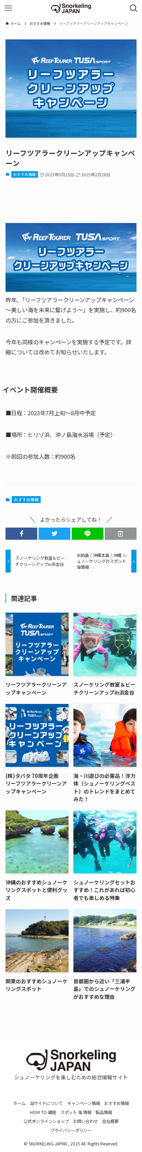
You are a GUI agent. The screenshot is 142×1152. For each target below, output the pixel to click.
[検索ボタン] (133, 8)
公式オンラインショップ (46, 1121)
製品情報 (103, 1112)
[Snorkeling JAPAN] (71, 8)
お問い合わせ (85, 1121)
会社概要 (110, 1121)
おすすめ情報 (24, 174)
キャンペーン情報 (83, 1103)
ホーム (19, 1103)
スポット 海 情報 (75, 1112)
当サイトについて (46, 1103)
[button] (21, 534)
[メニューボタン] (8, 8)
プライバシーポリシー (71, 1130)
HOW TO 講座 (43, 1112)
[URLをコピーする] (120, 534)
